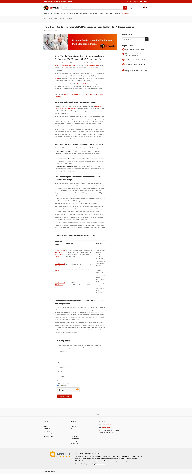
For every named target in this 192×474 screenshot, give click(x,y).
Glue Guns (46, 426)
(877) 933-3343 (132, 1)
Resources (125, 13)
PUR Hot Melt (84, 13)
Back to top (96, 414)
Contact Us (145, 1)
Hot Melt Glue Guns (72, 13)
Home (45, 18)
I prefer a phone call (63, 383)
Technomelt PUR (82, 84)
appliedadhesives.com (99, 464)
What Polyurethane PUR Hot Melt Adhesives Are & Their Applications (136, 54)
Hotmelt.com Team (53, 30)
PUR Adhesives (47, 428)
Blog (72, 431)
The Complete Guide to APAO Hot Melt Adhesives (135, 65)
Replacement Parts (115, 13)
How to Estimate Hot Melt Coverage (134, 49)
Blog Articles (51, 18)
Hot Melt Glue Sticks (59, 13)
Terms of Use (74, 443)
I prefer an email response (65, 381)
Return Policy (74, 436)
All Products (47, 13)
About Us (73, 426)
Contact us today (65, 330)
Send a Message (106, 427)
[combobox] (92, 8)
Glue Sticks (46, 424)
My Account (133, 8)
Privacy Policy (75, 438)
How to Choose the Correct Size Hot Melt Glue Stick (136, 71)
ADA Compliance (75, 441)
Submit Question (64, 396)
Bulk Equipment (104, 13)
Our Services (74, 428)
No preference (62, 385)
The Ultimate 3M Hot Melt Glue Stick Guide (136, 59)
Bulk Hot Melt (93, 13)
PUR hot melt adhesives (92, 65)
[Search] (125, 8)
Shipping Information (76, 433)
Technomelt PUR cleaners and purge (65, 65)
